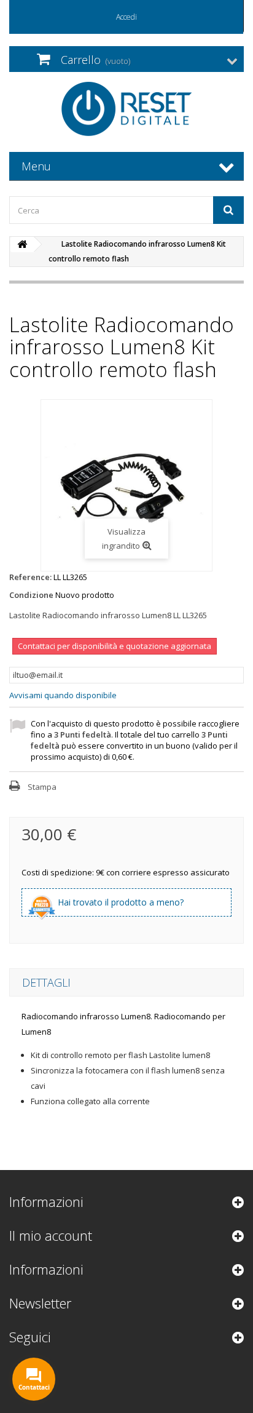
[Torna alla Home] (22, 244)
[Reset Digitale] (126, 109)
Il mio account (50, 1235)
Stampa (42, 786)
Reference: (30, 577)
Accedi (126, 17)
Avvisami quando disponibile (63, 695)
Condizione (31, 594)
